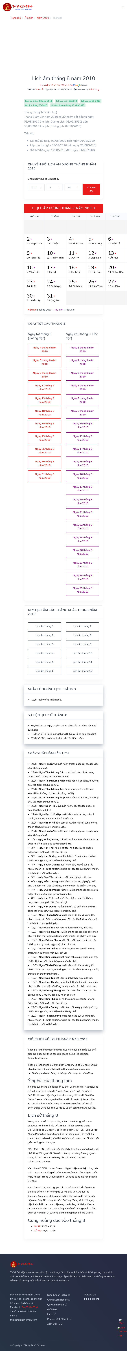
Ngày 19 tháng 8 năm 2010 (44, 425)
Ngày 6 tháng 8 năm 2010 (82, 387)
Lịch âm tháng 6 (44, 671)
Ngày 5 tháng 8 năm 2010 (44, 362)
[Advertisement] (63, 43)
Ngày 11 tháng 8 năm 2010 (44, 387)
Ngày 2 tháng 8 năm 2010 (82, 362)
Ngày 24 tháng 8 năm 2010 (82, 539)
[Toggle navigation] (122, 7)
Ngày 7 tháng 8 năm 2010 (82, 400)
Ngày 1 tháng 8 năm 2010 (82, 349)
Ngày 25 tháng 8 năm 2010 (44, 450)
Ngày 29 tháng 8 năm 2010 (82, 590)
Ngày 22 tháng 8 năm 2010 (82, 526)
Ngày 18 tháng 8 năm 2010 (44, 412)
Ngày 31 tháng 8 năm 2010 (44, 476)
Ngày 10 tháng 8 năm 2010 (82, 425)
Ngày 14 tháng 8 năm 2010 (82, 450)
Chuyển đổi (91, 189)
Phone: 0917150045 (59, 1319)
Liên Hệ (51, 1314)
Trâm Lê (39, 89)
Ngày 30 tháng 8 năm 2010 (44, 463)
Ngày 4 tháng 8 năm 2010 (44, 349)
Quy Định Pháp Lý (57, 1304)
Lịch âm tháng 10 (82, 653)
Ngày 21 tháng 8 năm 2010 (82, 514)
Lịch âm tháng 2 (44, 635)
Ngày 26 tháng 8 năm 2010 (82, 552)
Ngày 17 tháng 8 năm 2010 (82, 488)
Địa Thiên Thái (30, 1307)
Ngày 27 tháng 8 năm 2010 (82, 564)
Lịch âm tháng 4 (44, 653)
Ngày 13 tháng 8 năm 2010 (44, 400)
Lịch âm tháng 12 (82, 671)
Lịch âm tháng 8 (82, 635)
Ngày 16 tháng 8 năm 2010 (82, 476)
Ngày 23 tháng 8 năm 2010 (44, 438)
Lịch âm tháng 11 (82, 662)
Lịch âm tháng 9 (82, 644)
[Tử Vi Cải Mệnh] (17, 7)
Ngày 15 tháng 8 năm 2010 (82, 463)
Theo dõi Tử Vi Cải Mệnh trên (56, 85)
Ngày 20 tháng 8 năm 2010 (82, 501)
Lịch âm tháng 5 (44, 662)
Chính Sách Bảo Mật (58, 1299)
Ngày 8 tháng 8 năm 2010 (82, 412)
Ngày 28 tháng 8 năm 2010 (82, 577)
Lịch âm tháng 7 (82, 626)
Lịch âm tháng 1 (44, 626)
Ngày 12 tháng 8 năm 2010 (82, 438)
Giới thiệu (52, 1309)
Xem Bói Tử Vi (55, 1324)
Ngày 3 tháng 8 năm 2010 (82, 374)
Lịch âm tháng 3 (44, 644)
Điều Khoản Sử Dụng (58, 1295)
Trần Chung (94, 89)
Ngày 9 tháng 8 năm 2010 (44, 374)
